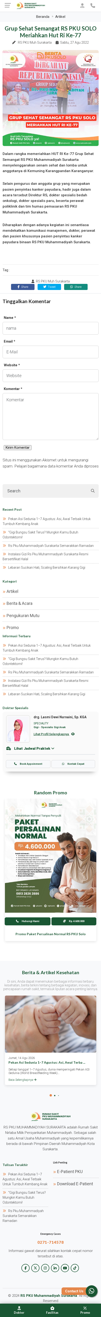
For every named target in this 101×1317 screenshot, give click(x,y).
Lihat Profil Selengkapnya (52, 734)
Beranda (42, 17)
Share (24, 287)
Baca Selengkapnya (21, 1079)
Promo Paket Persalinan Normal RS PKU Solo (51, 934)
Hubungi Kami (30, 921)
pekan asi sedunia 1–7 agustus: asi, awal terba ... (46, 1062)
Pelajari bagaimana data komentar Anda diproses (56, 466)
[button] (51, 1095)
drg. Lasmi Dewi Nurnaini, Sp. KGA (60, 717)
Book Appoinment (30, 763)
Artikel (60, 17)
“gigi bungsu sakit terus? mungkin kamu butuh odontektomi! (24, 1197)
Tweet (51, 287)
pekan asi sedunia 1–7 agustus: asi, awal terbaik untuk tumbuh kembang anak (25, 1179)
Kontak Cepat (75, 763)
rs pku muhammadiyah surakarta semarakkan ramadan (51, 546)
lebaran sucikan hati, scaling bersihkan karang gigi (46, 567)
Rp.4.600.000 (76, 921)
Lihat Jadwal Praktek (32, 748)
